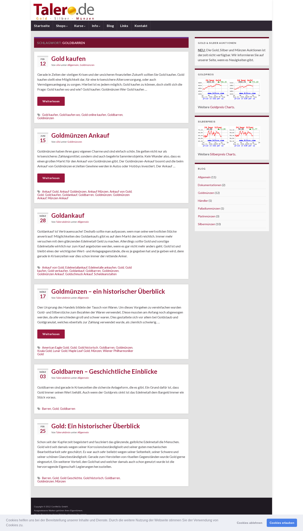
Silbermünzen (206, 224)
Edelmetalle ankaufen (102, 267)
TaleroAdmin (63, 221)
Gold (40, 195)
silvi (58, 64)
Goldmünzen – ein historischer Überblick (108, 291)
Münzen (96, 351)
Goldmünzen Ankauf (80, 135)
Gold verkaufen (58, 270)
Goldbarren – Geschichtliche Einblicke (104, 371)
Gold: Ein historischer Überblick (95, 426)
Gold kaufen (68, 58)
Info (95, 26)
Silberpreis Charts (222, 154)
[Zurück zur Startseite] (151, 10)
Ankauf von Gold (121, 191)
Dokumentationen (209, 185)
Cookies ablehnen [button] (249, 522)
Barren (46, 408)
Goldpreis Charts (222, 107)
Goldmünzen (87, 64)
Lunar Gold (60, 351)
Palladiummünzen (209, 208)
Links (124, 26)
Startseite (42, 26)
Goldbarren (115, 114)
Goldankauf (69, 195)
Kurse (79, 26)
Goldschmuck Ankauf (79, 274)
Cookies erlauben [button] (282, 522)
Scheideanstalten (105, 274)
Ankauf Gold (50, 191)
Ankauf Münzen (98, 191)
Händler (203, 200)
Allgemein (73, 64)
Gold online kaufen (93, 114)
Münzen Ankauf (58, 198)
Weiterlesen (51, 101)
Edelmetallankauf (76, 267)
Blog (110, 26)
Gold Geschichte (71, 478)
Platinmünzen (206, 216)
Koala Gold (44, 351)
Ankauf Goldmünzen (73, 191)
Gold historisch (88, 347)
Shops (61, 26)
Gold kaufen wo (69, 114)
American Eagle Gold (55, 347)
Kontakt (141, 26)
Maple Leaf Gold (79, 351)
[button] (24, 525)
